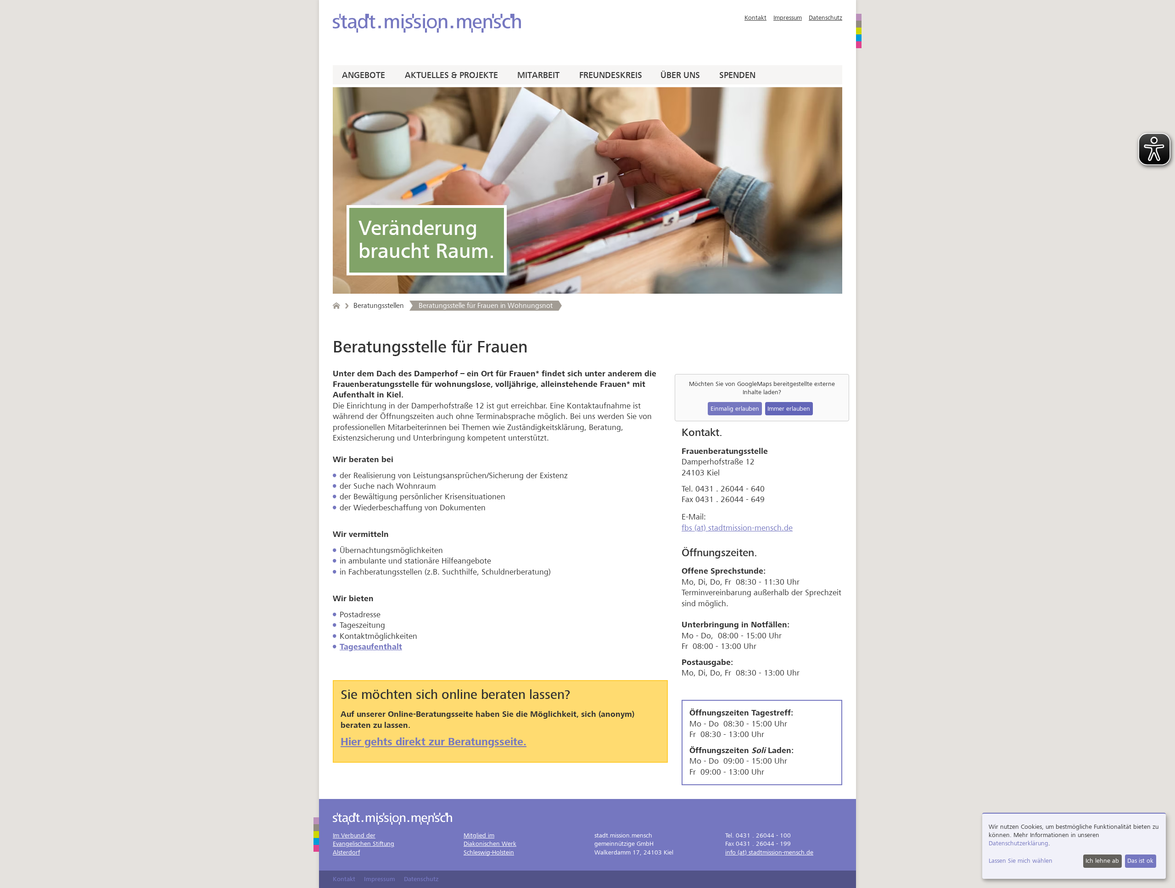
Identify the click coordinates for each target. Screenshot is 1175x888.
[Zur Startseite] (427, 23)
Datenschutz (825, 18)
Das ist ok (1140, 861)
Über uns (680, 75)
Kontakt (755, 18)
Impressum (787, 18)
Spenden (737, 75)
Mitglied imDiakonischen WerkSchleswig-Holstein (490, 844)
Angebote (363, 75)
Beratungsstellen (378, 306)
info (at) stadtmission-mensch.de (769, 852)
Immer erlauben (788, 409)
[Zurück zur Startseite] (336, 306)
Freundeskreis (610, 75)
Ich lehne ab (1102, 861)
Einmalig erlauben (735, 409)
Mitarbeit (538, 75)
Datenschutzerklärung (1018, 843)
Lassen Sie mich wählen (1020, 861)
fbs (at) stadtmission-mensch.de (737, 528)
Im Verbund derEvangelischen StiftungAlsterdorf (363, 844)
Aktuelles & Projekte (451, 75)
